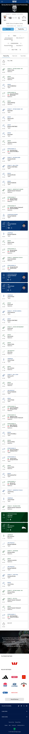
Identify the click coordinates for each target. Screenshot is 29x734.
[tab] (6, 55)
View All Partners (14, 699)
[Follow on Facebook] (21, 706)
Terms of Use (11, 722)
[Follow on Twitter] (24, 706)
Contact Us (14, 725)
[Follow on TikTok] (18, 706)
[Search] (27, 2)
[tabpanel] (14, 344)
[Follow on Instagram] (26, 706)
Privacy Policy (17, 722)
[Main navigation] (2, 1)
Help (10, 725)
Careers (6, 725)
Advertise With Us (20, 725)
